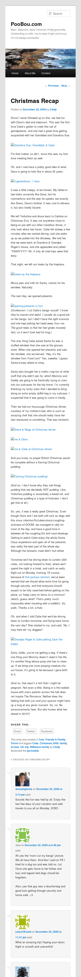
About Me (30, 73)
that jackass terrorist (37, 577)
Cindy (53, 109)
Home (15, 73)
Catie (35, 743)
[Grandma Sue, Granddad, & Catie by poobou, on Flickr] (33, 145)
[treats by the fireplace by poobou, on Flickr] (25, 274)
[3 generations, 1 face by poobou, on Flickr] (25, 181)
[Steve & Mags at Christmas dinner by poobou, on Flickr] (33, 429)
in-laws (15, 747)
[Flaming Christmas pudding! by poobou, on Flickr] (29, 476)
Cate (41, 739)
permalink (33, 750)
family (63, 743)
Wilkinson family (39, 747)
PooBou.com (26, 23)
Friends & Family (55, 739)
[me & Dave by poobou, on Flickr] (19, 439)
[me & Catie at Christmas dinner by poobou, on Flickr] (31, 449)
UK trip (24, 747)
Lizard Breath (23, 932)
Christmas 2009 (49, 743)
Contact (46, 73)
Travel (14, 743)
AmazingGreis (23, 789)
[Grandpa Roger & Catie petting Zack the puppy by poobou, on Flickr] (40, 644)
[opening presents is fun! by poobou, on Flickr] (27, 306)
